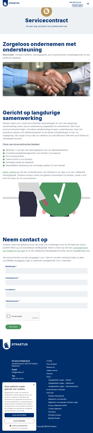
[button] (19, 426)
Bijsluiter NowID (54, 418)
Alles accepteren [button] (19, 415)
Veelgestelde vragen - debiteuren (61, 383)
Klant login (77, 5)
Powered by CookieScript (19, 428)
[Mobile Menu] (88, 3)
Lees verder (20, 411)
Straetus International (56, 396)
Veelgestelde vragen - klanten (59, 380)
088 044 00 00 (75, 2)
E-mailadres (10, 289)
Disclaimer (52, 412)
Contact (49, 361)
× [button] (34, 385)
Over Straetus (51, 364)
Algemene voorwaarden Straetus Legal (63, 402)
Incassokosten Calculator (55, 389)
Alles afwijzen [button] (19, 421)
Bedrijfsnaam (11, 266)
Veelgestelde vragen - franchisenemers (63, 386)
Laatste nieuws (52, 370)
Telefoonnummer (12, 301)
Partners (49, 374)
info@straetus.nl (18, 372)
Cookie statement (54, 409)
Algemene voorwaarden (57, 399)
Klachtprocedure (54, 415)
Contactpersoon (12, 278)
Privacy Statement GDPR (57, 405)
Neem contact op (11, 172)
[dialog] (19, 406)
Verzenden (13, 327)
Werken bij (50, 367)
